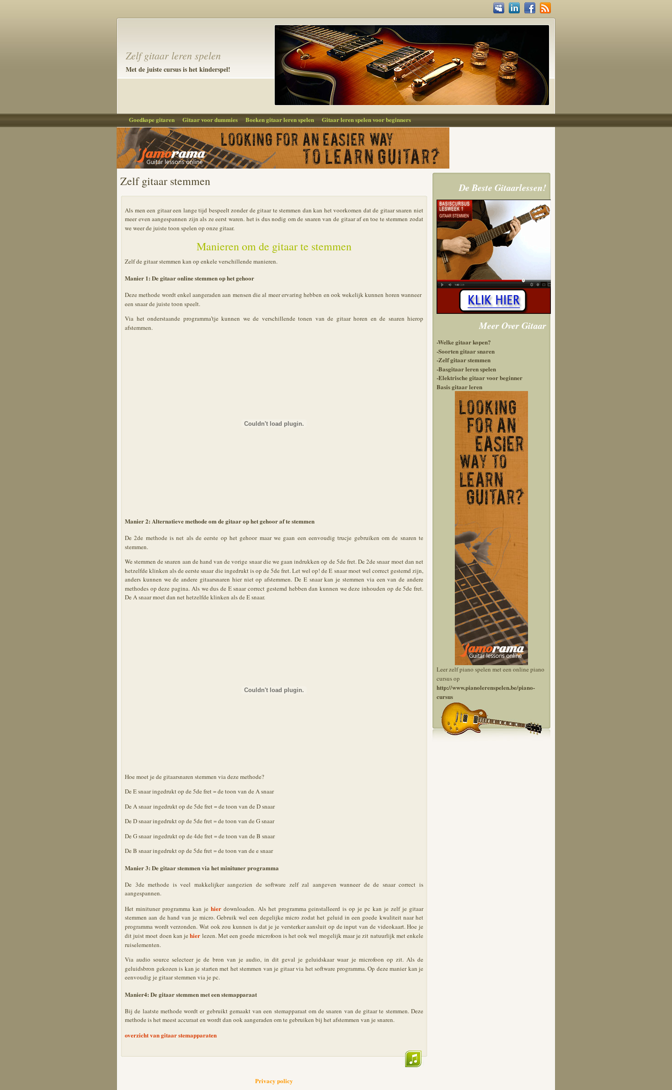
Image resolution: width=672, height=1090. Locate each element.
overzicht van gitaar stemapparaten (171, 1035)
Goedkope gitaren (152, 119)
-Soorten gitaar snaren (466, 351)
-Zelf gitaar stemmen (464, 359)
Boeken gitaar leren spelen (279, 119)
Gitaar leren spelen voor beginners (366, 119)
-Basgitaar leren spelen (466, 369)
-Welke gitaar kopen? (464, 342)
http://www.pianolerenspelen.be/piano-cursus (486, 692)
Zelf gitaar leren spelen (173, 55)
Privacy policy (274, 1080)
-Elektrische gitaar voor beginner (480, 377)
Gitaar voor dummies (210, 119)
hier (216, 908)
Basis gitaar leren (459, 386)
